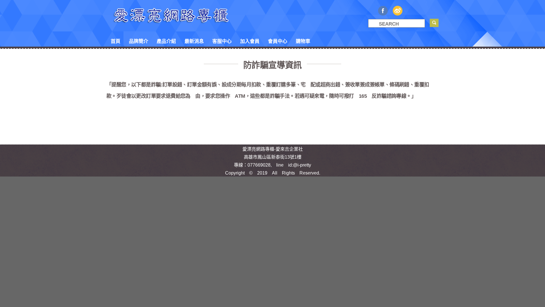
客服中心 (222, 40)
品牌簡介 (138, 40)
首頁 (115, 40)
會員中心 (277, 40)
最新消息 (194, 40)
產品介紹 (166, 40)
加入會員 (249, 40)
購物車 (303, 40)
